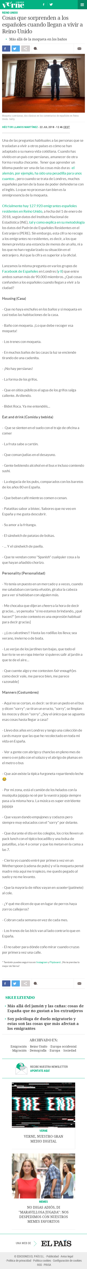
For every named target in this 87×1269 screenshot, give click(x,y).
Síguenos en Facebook (43, 4)
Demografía (38, 1050)
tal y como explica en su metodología (57, 222)
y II (60, 271)
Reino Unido (38, 1046)
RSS (39, 1265)
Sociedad (69, 1050)
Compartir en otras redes (25, 48)
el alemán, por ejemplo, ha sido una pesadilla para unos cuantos (42, 173)
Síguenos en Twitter (51, 4)
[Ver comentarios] (36, 48)
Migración (19, 1050)
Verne (13, 4)
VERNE (43, 1131)
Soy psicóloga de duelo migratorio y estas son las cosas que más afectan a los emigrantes (43, 1024)
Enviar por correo (79, 48)
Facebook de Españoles (20, 271)
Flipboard (55, 962)
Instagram (42, 962)
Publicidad (52, 1256)
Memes (43, 1202)
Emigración (19, 1046)
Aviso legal (67, 1256)
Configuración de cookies (67, 1260)
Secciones (82, 4)
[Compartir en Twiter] (16, 48)
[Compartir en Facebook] (6, 48)
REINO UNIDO (10, 13)
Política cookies (42, 1260)
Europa (55, 1050)
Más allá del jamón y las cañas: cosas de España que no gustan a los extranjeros (45, 1008)
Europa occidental (63, 1046)
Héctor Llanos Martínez (20, 127)
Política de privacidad (19, 1260)
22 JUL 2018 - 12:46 (55, 127)
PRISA (47, 1265)
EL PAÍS (56, 1243)
